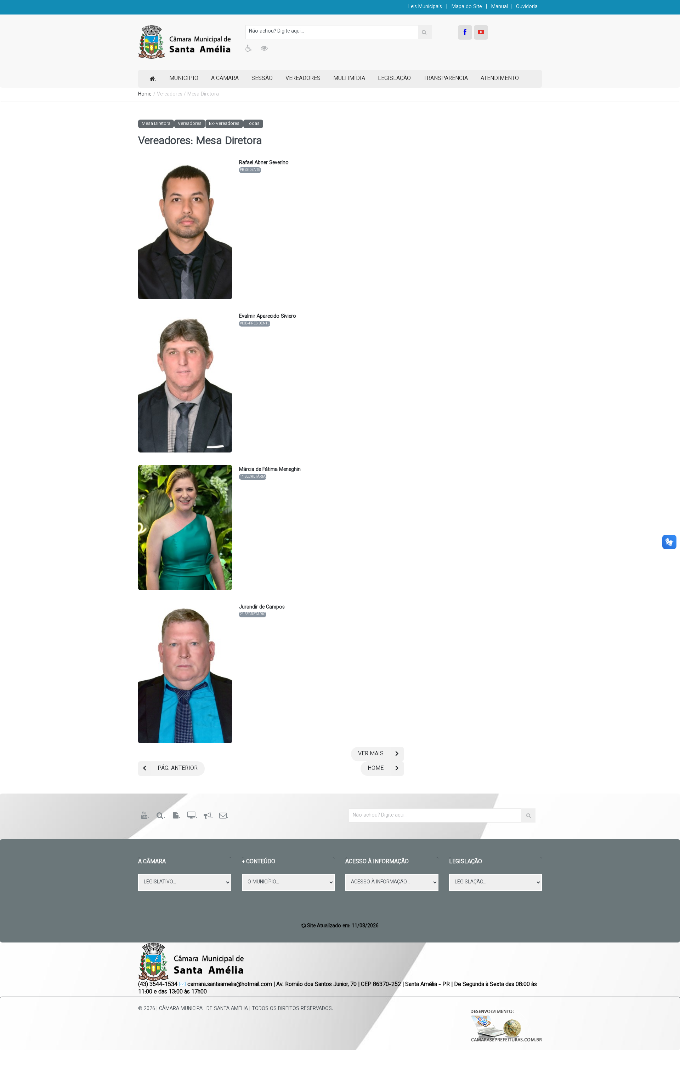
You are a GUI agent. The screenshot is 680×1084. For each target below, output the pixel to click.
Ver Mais (371, 754)
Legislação (394, 78)
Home (144, 94)
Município (183, 78)
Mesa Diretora (156, 123)
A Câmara (225, 78)
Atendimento (500, 78)
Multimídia (349, 78)
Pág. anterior (178, 768)
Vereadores (303, 78)
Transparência (446, 78)
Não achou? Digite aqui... (276, 31)
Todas (253, 123)
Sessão (262, 78)
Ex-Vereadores (224, 123)
